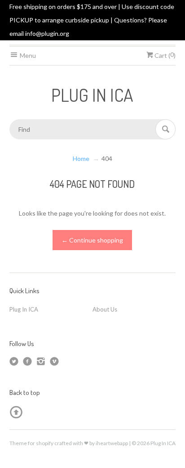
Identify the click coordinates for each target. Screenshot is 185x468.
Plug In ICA (23, 309)
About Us (104, 309)
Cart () (164, 55)
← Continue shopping (92, 240)
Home (81, 158)
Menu (27, 55)
